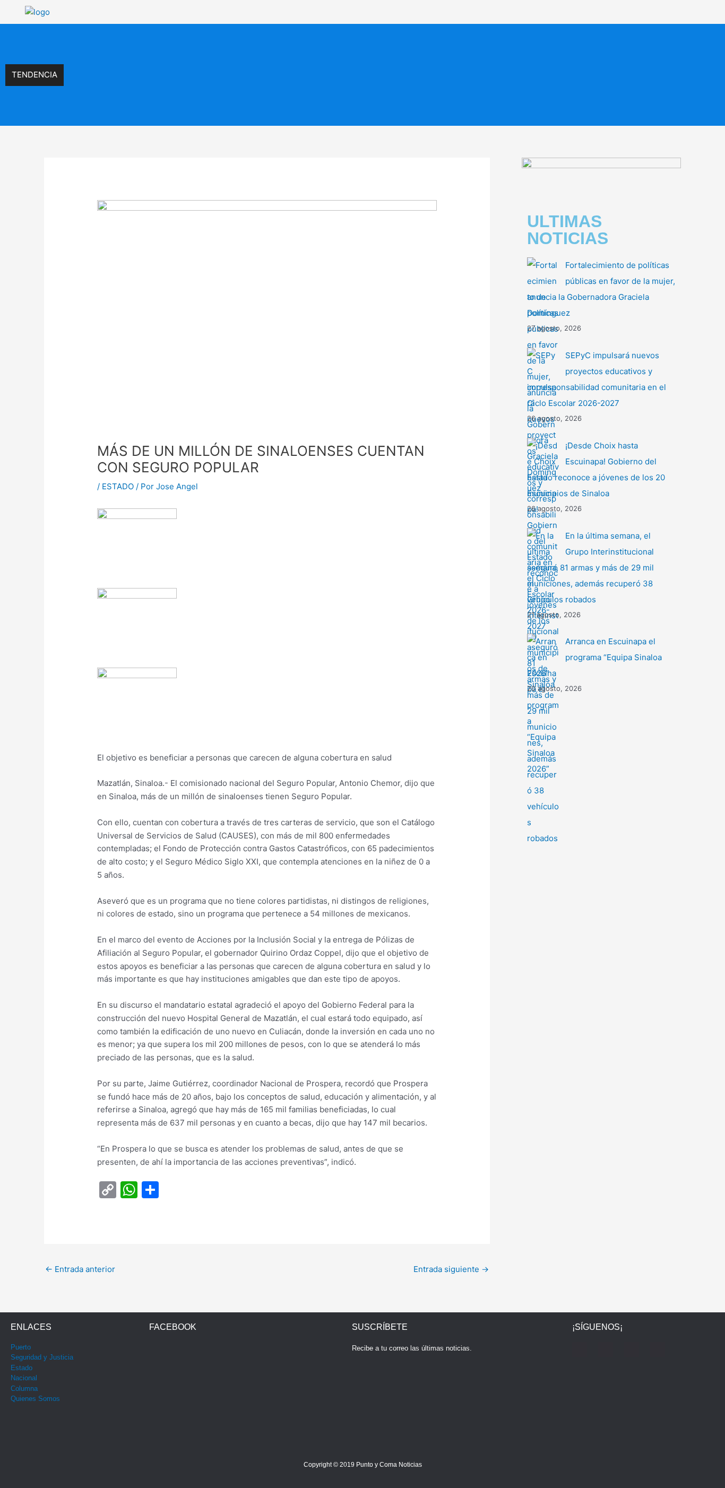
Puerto (21, 1347)
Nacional (24, 1378)
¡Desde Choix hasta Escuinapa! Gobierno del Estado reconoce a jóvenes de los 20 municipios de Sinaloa (252, 63)
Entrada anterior (80, 1269)
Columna (24, 1388)
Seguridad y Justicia (42, 1357)
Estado (21, 1368)
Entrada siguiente (451, 1269)
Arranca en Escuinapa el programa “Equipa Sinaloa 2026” (169, 109)
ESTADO (118, 486)
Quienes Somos (35, 1399)
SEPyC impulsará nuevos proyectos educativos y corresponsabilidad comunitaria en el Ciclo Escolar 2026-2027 (264, 40)
